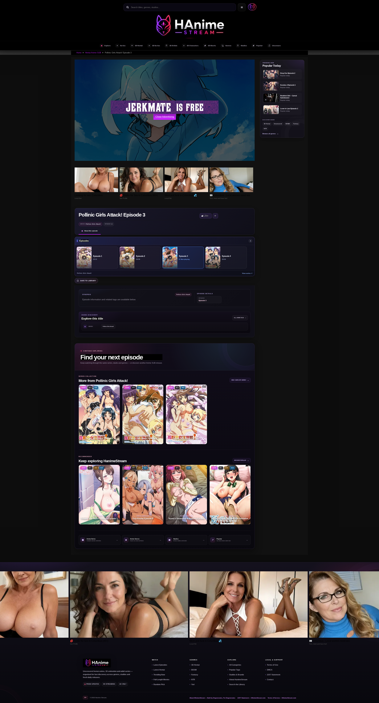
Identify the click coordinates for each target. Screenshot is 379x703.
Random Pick (159, 684)
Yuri (193, 684)
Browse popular (241, 460)
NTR (265, 128)
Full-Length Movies (161, 680)
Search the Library (237, 684)
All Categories (235, 665)
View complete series (240, 380)
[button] (252, 7)
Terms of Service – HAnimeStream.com (282, 698)
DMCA (269, 670)
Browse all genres (270, 134)
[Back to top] (373, 697)
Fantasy (295, 124)
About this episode (91, 231)
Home (78, 53)
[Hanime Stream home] (97, 663)
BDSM (288, 124)
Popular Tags (234, 670)
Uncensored (278, 124)
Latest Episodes (160, 665)
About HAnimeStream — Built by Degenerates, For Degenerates (212, 698)
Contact (270, 680)
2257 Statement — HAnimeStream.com (251, 698)
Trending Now (159, 675)
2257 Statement (273, 675)
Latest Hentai (159, 670)
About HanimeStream (238, 680)
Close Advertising (164, 117)
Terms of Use (272, 665)
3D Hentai (267, 124)
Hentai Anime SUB (93, 53)
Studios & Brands (236, 675)
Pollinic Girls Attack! (108, 326)
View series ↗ (247, 273)
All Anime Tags (240, 317)
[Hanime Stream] (189, 26)
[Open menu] (242, 7)
